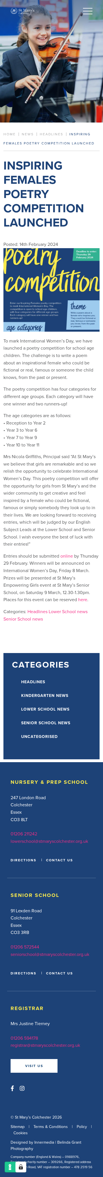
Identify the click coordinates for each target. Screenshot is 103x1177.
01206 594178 (24, 1038)
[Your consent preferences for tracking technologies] (20, 1167)
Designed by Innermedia (32, 1142)
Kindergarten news (44, 695)
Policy (82, 1126)
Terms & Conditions (50, 1126)
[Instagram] (22, 1088)
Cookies (20, 1133)
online (66, 556)
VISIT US (34, 1065)
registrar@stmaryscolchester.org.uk (45, 1045)
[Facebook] (12, 1088)
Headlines (37, 611)
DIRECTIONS (23, 860)
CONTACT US (59, 860)
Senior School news (23, 619)
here (82, 599)
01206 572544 (25, 947)
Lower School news (68, 611)
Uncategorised (39, 736)
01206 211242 (24, 834)
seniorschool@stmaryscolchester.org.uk (50, 954)
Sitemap (18, 1126)
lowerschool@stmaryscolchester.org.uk (49, 841)
